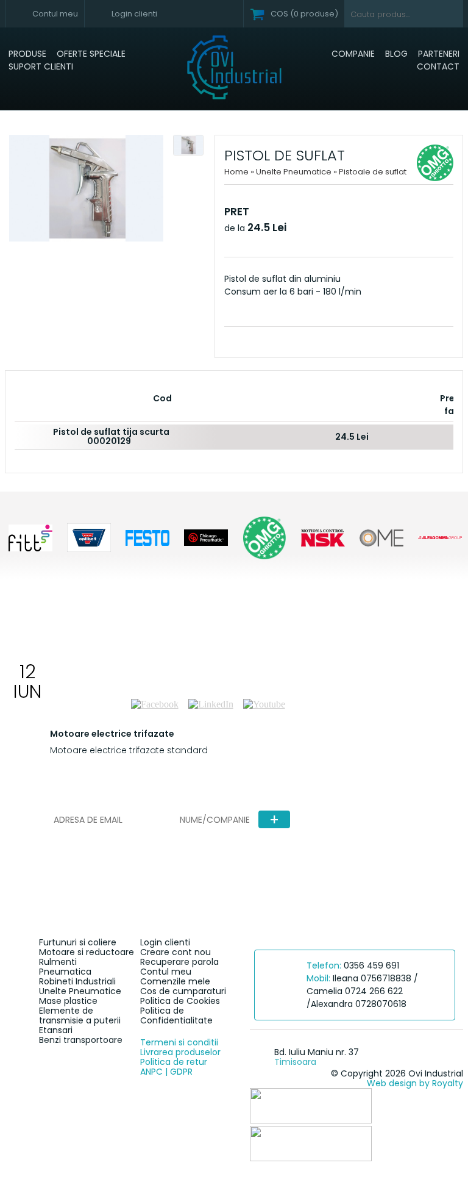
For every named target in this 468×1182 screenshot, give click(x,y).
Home (236, 171)
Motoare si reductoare (86, 952)
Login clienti (165, 942)
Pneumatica (65, 971)
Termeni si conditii (179, 1042)
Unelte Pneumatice (294, 171)
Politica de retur (173, 1062)
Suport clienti (41, 66)
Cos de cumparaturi (183, 991)
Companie (353, 54)
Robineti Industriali (77, 981)
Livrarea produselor (180, 1052)
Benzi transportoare (80, 1040)
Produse (27, 54)
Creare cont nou (175, 952)
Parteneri (438, 54)
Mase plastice (68, 1001)
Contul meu (165, 971)
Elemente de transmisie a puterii (80, 1015)
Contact (438, 66)
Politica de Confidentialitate (176, 1015)
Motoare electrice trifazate (112, 734)
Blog (396, 54)
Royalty (447, 1083)
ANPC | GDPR (166, 1071)
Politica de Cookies (180, 1001)
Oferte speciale (91, 54)
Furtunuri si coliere (77, 942)
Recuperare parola (179, 962)
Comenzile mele (175, 981)
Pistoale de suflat (372, 171)
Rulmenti (58, 962)
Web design (392, 1083)
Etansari (56, 1030)
